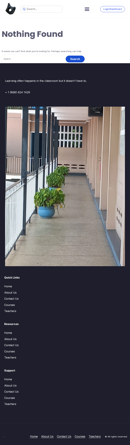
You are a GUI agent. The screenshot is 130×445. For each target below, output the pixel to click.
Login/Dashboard (112, 9)
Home (8, 286)
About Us (10, 292)
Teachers (10, 311)
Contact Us (11, 298)
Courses (9, 305)
